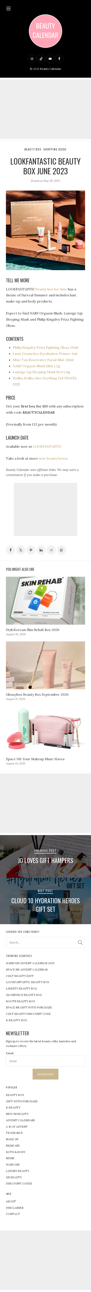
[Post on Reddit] (51, 550)
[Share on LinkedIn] (41, 550)
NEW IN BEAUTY (17, 1114)
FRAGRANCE (14, 1133)
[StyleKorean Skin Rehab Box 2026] (45, 600)
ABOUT (11, 1201)
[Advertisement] (45, 109)
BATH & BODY (15, 1152)
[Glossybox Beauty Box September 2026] (45, 665)
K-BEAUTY (13, 1107)
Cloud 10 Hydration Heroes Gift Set (45, 904)
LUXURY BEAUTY (17, 1171)
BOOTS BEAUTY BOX (20, 1001)
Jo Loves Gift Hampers (45, 860)
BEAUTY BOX (15, 1095)
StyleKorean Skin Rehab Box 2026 (32, 630)
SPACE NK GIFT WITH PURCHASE (29, 1007)
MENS (10, 1158)
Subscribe (45, 1074)
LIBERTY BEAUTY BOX (21, 988)
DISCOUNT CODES (19, 1183)
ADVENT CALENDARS (20, 1120)
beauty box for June (51, 289)
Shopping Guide (55, 149)
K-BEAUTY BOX (16, 1020)
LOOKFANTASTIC (47, 446)
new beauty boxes (53, 458)
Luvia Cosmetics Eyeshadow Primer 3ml (45, 353)
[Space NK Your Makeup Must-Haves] (45, 730)
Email (9, 1053)
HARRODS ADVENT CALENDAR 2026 (30, 963)
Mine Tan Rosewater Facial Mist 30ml (43, 360)
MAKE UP (12, 1139)
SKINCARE (13, 1145)
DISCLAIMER (14, 1208)
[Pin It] (31, 550)
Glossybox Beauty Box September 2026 (37, 694)
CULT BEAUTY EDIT (20, 976)
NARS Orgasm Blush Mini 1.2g (36, 366)
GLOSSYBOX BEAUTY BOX (24, 995)
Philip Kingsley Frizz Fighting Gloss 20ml (45, 347)
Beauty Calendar (50, 69)
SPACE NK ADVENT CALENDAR (27, 969)
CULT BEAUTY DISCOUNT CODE (28, 1014)
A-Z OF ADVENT (17, 1127)
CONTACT (13, 1214)
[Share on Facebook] (10, 550)
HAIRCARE (13, 1164)
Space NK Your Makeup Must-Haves (35, 759)
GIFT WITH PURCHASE (22, 1101)
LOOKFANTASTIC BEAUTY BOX (27, 982)
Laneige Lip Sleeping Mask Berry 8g (41, 372)
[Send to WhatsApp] (61, 550)
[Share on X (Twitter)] (20, 550)
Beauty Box (33, 149)
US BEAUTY (14, 1177)
